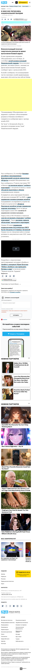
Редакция (3, 576)
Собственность (19, 641)
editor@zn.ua (24, 599)
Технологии (4, 636)
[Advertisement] (16, 95)
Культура (3, 643)
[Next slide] (30, 6)
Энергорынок (4, 627)
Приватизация (5, 629)
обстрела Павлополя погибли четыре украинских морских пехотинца (16, 206)
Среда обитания (5, 639)
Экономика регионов (6, 632)
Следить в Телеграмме (17, 334)
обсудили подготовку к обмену (12, 190)
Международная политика (8, 622)
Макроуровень (4, 625)
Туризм (17, 639)
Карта (2, 583)
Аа (16, 2)
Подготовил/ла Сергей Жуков (9, 284)
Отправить (16, 315)
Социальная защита (21, 620)
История (18, 634)
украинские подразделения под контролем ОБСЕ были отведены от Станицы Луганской (15, 227)
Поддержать (24, 2)
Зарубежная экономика (22, 622)
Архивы (3, 574)
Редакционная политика (7, 581)
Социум (18, 632)
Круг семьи (18, 636)
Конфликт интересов (21, 625)
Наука (2, 634)
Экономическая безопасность (20, 628)
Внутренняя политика (6, 620)
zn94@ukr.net (20, 596)
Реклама (3, 579)
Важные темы (5, 6)
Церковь (3, 641)
